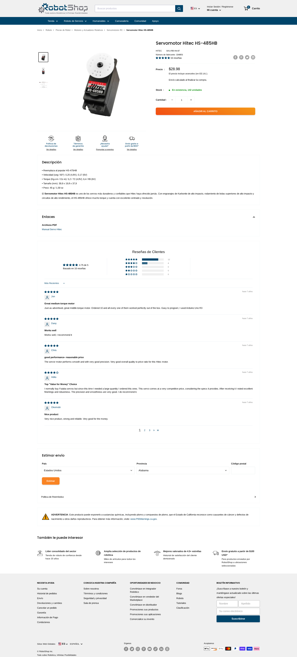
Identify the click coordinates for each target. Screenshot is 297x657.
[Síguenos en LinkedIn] (161, 649)
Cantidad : (161, 99)
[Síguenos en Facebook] (126, 649)
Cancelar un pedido (47, 607)
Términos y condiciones (96, 593)
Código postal (238, 463)
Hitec (159, 51)
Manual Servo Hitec (52, 229)
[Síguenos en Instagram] (138, 649)
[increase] (191, 100)
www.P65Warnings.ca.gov (143, 519)
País (44, 463)
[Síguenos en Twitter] (132, 649)
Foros (179, 588)
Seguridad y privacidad (95, 598)
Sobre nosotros (91, 588)
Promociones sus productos (144, 609)
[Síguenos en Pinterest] (144, 649)
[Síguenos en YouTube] (149, 649)
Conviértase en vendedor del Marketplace (144, 598)
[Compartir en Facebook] (235, 57)
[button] (163, 58)
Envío (40, 598)
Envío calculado (177, 80)
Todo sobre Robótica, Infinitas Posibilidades (56, 655)
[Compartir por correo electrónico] (253, 57)
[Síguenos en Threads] (167, 649)
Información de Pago (47, 617)
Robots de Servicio (74, 21)
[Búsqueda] (179, 8)
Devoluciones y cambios (49, 603)
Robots (49, 30)
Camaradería (121, 21)
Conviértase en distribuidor (143, 604)
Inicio (39, 30)
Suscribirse (238, 618)
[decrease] (172, 100)
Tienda (51, 21)
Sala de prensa (91, 603)
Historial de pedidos (47, 593)
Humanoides (99, 21)
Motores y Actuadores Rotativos (88, 30)
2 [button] (144, 430)
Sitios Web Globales (46, 644)
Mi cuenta (213, 10)
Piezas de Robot (63, 30)
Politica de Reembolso (52, 496)
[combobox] (135, 8)
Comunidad (140, 21)
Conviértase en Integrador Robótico (143, 590)
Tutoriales (181, 603)
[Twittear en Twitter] (247, 57)
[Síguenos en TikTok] (155, 649)
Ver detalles (51, 149)
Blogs (179, 593)
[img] (51, 292)
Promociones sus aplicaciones (145, 614)
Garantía (41, 612)
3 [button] (149, 430)
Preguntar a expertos (105, 149)
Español (75, 644)
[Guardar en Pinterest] (241, 57)
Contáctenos (43, 622)
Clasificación (182, 607)
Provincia (142, 463)
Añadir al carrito (205, 111)
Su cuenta (42, 588)
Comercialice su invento (142, 619)
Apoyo (155, 21)
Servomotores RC (115, 30)
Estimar (51, 481)
